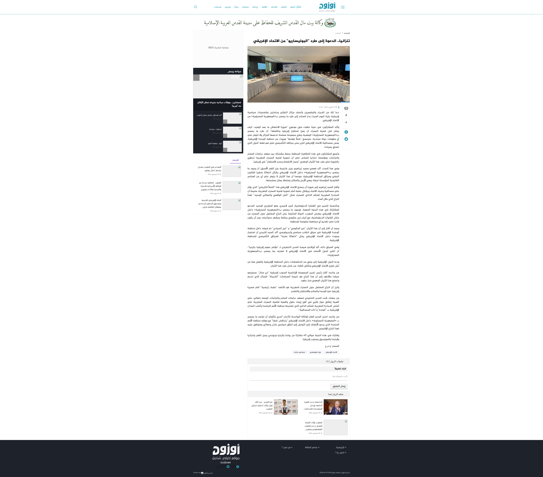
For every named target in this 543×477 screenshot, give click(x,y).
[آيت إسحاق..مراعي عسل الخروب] (218, 118)
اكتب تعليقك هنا (340, 376)
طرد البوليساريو (315, 352)
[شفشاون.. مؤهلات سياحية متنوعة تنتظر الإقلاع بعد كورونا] (218, 92)
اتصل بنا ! (339, 453)
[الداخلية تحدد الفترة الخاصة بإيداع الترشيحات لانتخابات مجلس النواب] (324, 408)
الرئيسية (347, 33)
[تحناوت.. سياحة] (218, 132)
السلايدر (338, 33)
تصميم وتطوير (208, 473)
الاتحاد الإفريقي (331, 352)
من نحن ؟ (286, 447)
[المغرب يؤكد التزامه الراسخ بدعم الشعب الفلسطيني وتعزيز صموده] (324, 428)
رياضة (255, 7)
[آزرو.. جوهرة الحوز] (218, 146)
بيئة (236, 7)
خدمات (217, 7)
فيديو (228, 7)
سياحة (245, 7)
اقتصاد (274, 7)
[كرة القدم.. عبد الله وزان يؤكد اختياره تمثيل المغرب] (274, 409)
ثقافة (264, 7)
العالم (284, 7)
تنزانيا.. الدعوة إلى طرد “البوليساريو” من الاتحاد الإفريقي (301, 41)
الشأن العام (295, 7)
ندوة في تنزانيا (299, 352)
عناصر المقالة (311, 447)
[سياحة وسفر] (196, 71)
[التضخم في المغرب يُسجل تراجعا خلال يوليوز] (218, 172)
